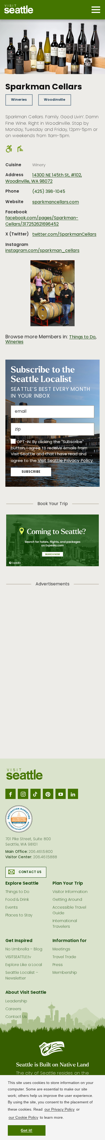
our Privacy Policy (59, 1109)
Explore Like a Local (23, 965)
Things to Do (82, 337)
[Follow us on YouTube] (60, 794)
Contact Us (30, 872)
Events (11, 908)
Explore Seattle (21, 883)
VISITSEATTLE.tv (18, 957)
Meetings (61, 949)
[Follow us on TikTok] (35, 794)
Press (57, 965)
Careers (13, 1009)
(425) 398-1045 (48, 191)
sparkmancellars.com (55, 202)
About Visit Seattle (25, 992)
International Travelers (64, 924)
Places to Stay (18, 915)
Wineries (19, 100)
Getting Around (67, 900)
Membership (64, 973)
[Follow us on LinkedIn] (73, 794)
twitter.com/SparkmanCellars (64, 234)
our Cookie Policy (23, 1117)
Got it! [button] (26, 1130)
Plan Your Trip (67, 883)
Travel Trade (64, 957)
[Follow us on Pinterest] (48, 794)
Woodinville (54, 100)
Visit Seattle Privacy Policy (65, 460)
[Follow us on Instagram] (23, 794)
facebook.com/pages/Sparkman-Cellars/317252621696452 (41, 221)
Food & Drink (17, 900)
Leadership (16, 1001)
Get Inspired (18, 940)
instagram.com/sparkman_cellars (42, 250)
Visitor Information (70, 892)
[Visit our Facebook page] (10, 794)
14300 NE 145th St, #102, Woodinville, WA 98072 (43, 178)
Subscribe (31, 472)
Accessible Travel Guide (69, 910)
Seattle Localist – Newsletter (21, 976)
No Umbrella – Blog (23, 949)
